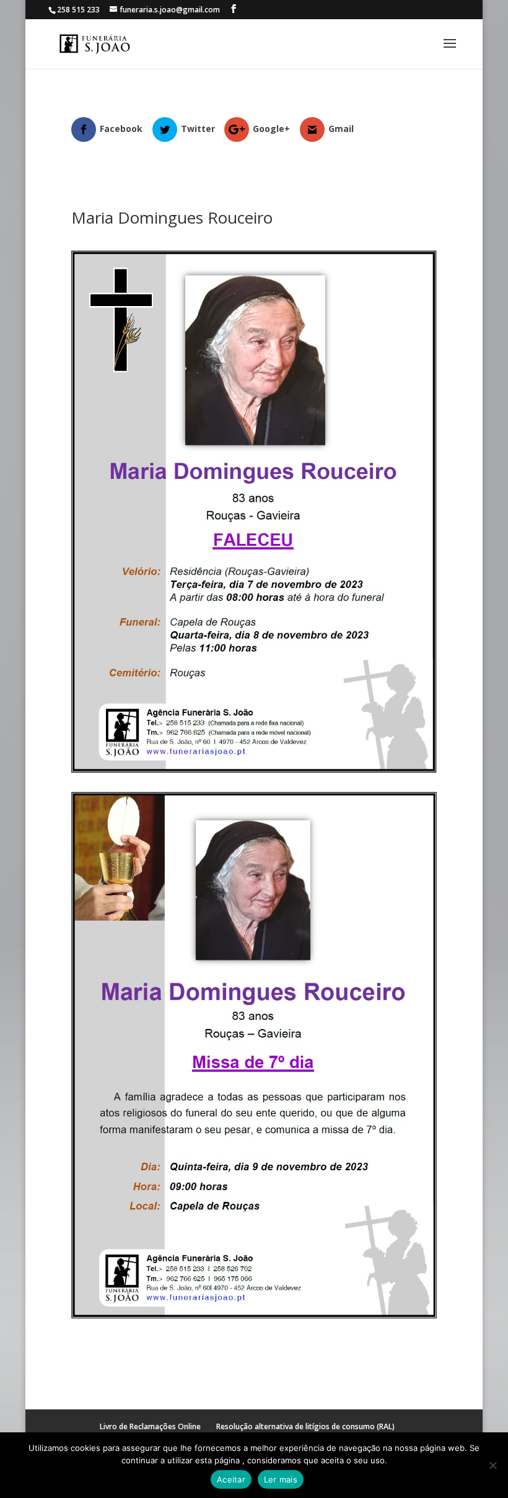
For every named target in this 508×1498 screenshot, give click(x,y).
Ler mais (280, 1479)
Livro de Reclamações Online (150, 1426)
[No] (492, 1465)
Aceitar (231, 1479)
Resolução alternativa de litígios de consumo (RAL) (305, 1426)
